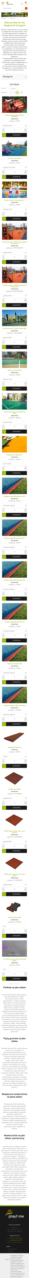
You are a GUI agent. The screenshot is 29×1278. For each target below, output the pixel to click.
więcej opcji (24, 10)
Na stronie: (4, 92)
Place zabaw (12, 1249)
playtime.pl (3, 18)
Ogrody (10, 1251)
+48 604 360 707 (16, 1240)
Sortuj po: (3, 88)
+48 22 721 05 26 (16, 1238)
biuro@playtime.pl (17, 1242)
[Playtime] (9, 3)
